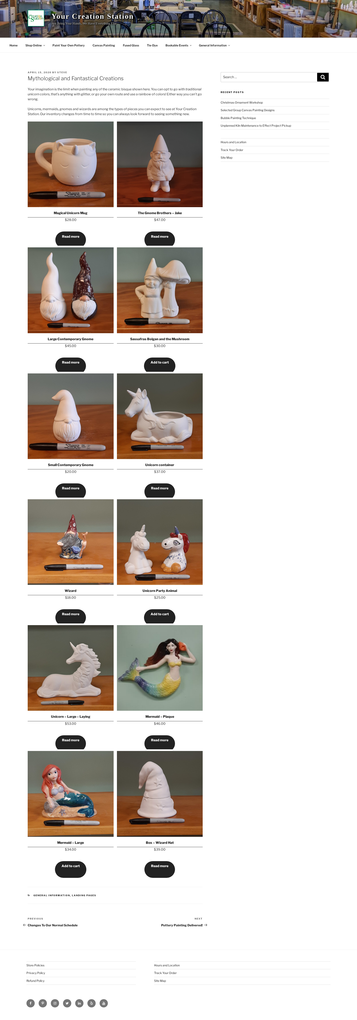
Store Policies (35, 965)
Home (14, 45)
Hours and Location (233, 142)
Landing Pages (84, 895)
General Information (213, 45)
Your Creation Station (92, 16)
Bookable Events (176, 45)
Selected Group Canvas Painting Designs (248, 110)
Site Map (226, 157)
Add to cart (160, 362)
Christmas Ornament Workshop (242, 102)
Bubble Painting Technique (238, 118)
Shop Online (33, 45)
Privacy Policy (35, 973)
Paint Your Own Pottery (68, 45)
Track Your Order (232, 150)
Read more (70, 236)
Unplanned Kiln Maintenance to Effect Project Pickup (256, 125)
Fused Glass (131, 45)
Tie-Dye (152, 45)
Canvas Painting (104, 45)
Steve (62, 72)
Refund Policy (35, 980)
